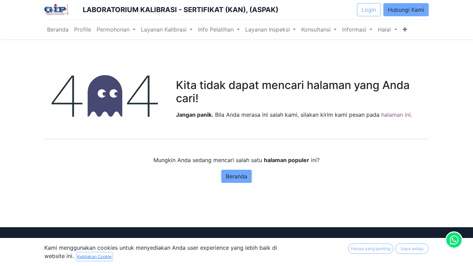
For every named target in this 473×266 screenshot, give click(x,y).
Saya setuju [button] (412, 248)
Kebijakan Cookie (94, 256)
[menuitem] (57, 29)
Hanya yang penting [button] (370, 248)
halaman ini (396, 114)
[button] (405, 29)
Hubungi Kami (406, 9)
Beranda (236, 176)
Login (369, 9)
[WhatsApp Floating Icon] (454, 240)
